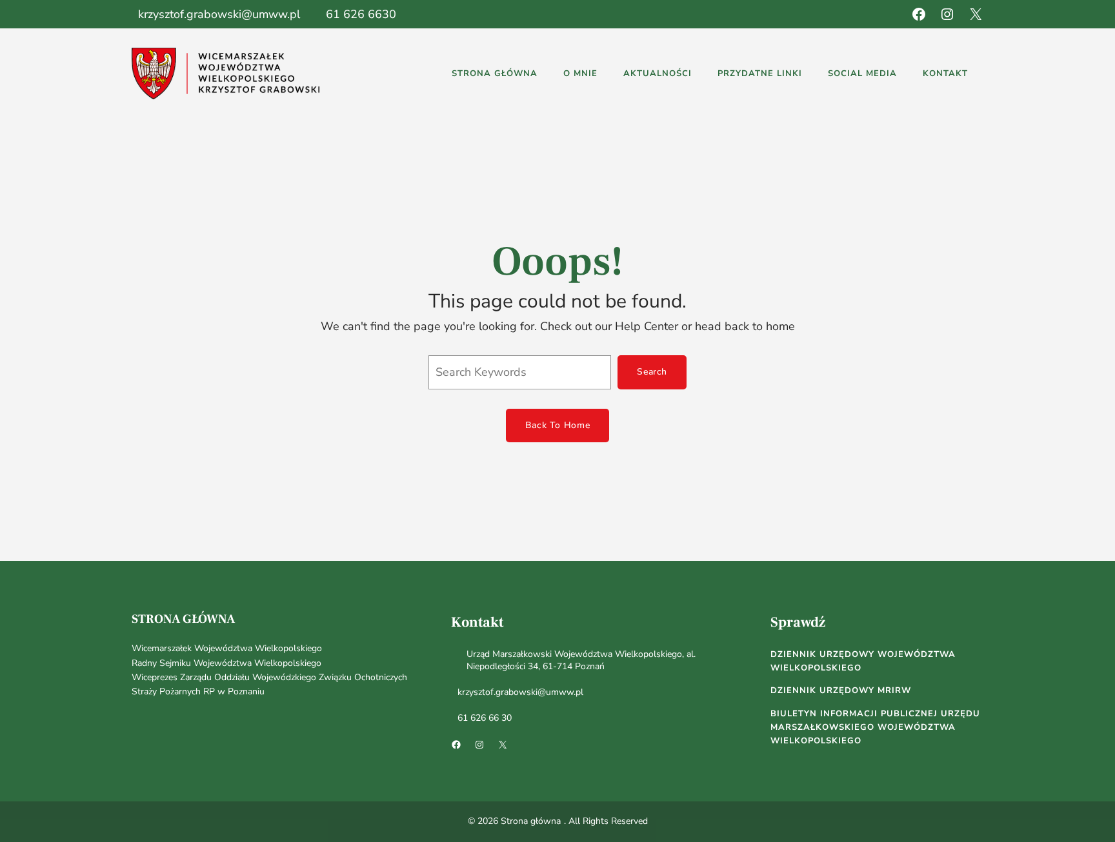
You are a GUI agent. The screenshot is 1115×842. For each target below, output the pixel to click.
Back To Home (557, 425)
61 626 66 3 (482, 718)
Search (652, 372)
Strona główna (183, 619)
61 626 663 (357, 14)
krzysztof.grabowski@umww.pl (219, 14)
